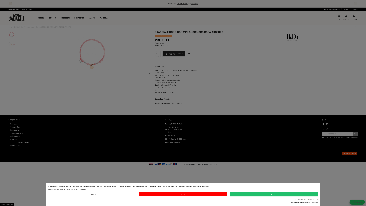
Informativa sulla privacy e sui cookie (306, 199)
